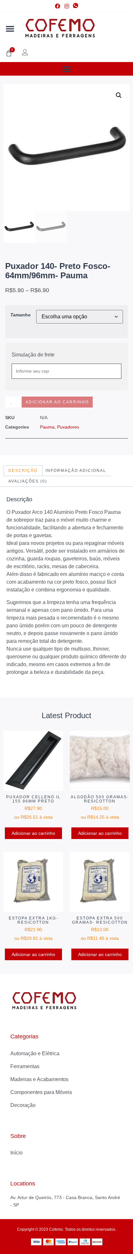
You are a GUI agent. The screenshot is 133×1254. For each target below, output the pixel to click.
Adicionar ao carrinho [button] (33, 833)
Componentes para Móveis (41, 1092)
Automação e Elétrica (34, 1053)
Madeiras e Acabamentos (39, 1079)
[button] (10, 28)
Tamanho (20, 314)
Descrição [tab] (22, 470)
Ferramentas (24, 1066)
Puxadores (68, 427)
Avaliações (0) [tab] (27, 481)
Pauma (47, 427)
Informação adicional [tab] (76, 470)
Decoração (23, 1105)
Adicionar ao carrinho (57, 402)
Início (16, 1152)
